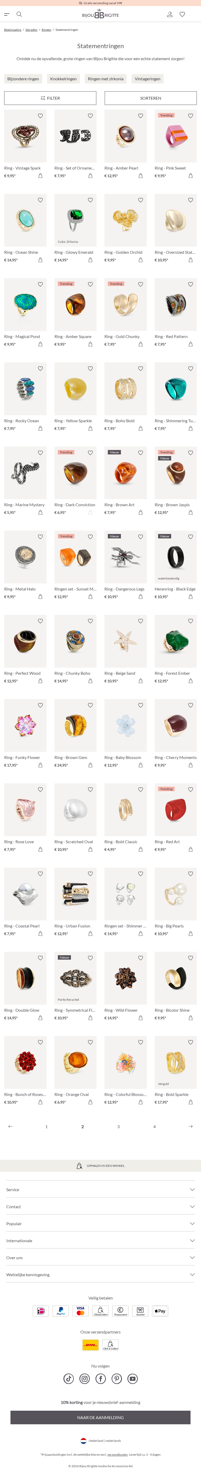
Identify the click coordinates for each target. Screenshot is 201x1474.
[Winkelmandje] (194, 14)
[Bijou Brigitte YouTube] (132, 1379)
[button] (169, 14)
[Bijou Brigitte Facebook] (101, 1379)
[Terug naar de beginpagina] (100, 13)
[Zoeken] (19, 14)
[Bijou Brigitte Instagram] (85, 1379)
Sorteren (150, 97)
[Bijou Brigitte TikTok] (69, 1379)
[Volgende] (190, 1126)
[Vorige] (10, 1126)
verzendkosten (117, 1454)
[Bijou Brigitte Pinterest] (116, 1379)
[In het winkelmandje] (40, 175)
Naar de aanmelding (100, 1417)
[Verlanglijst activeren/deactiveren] (40, 116)
